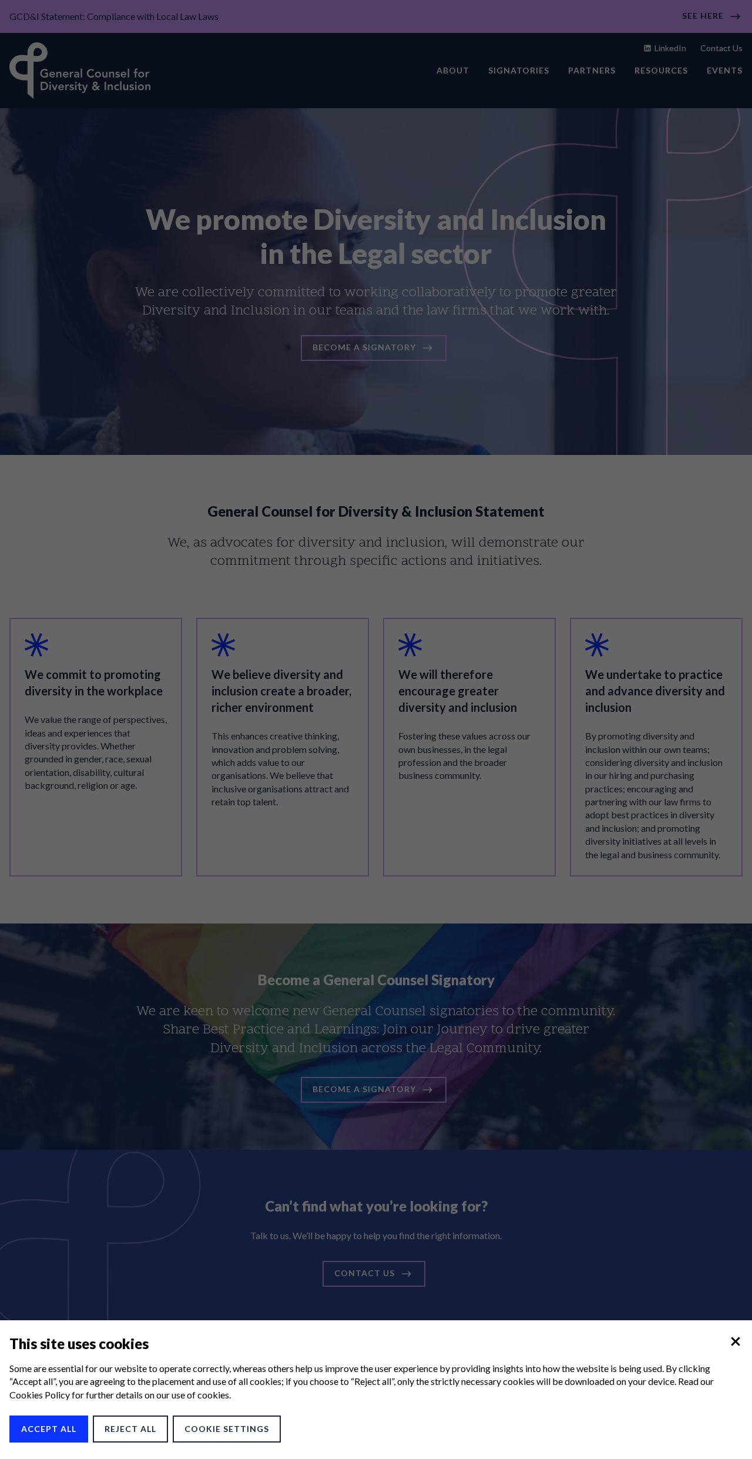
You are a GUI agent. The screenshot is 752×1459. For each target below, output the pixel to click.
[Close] (735, 1341)
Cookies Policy (39, 1394)
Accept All (48, 1429)
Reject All (130, 1429)
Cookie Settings (226, 1429)
